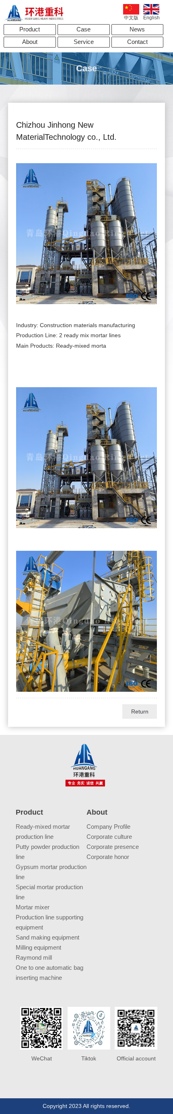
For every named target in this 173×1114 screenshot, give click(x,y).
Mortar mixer (32, 907)
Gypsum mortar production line (51, 871)
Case (83, 29)
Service (84, 41)
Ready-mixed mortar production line (43, 831)
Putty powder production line (47, 851)
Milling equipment (38, 947)
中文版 (131, 18)
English (151, 18)
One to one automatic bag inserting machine (49, 972)
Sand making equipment (47, 937)
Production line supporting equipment (49, 922)
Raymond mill (34, 957)
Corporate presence (112, 846)
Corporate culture (109, 836)
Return (139, 711)
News (137, 29)
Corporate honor (107, 856)
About (29, 41)
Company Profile (108, 826)
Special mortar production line (49, 892)
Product (29, 29)
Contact (137, 41)
